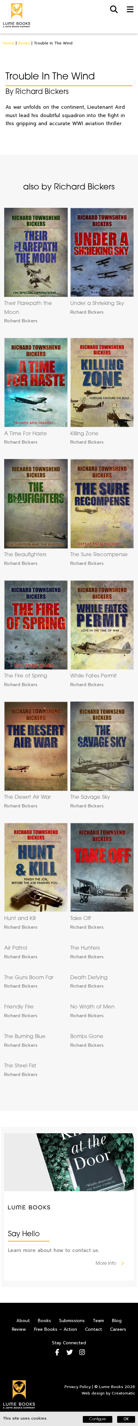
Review (19, 1329)
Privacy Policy (78, 1387)
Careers (118, 1329)
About (23, 1321)
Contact (93, 1329)
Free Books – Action (55, 1329)
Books (24, 43)
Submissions (72, 1321)
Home (8, 43)
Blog (117, 1321)
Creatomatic (123, 1393)
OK (126, 1419)
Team (98, 1321)
